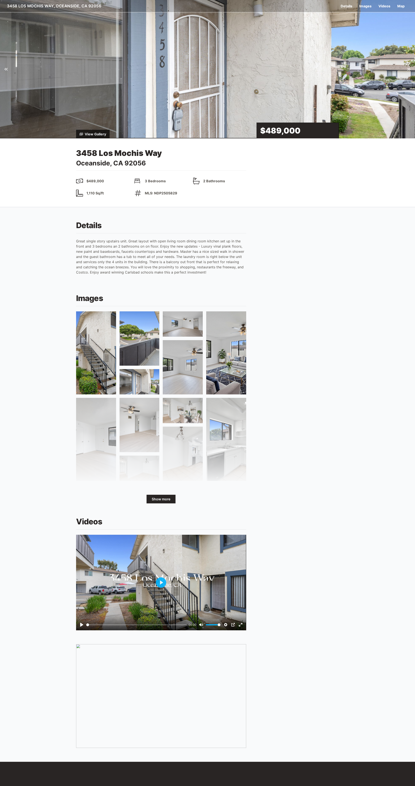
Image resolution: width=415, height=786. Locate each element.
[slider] (136, 625)
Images (365, 6)
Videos (384, 6)
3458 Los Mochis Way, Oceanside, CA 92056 (54, 6)
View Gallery (95, 134)
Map (401, 6)
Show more (161, 499)
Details (346, 6)
